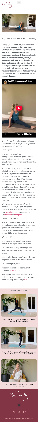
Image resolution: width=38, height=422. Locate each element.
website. (9, 212)
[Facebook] (24, 411)
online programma (16, 270)
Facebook (8, 215)
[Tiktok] (19, 411)
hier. (25, 280)
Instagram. (18, 215)
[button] (19, 2)
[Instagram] (13, 411)
